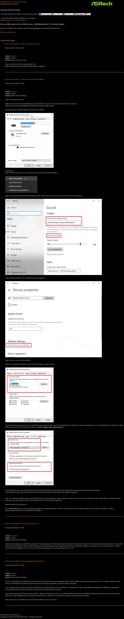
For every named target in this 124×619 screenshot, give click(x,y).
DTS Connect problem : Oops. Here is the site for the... (23, 44)
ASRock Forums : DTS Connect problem (13, 2)
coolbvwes (14, 536)
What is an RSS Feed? (7, 32)
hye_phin (14, 56)
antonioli (13, 573)
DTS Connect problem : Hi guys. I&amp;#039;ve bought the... (25, 561)
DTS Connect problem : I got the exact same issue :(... (22, 524)
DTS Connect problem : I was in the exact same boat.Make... (25, 79)
